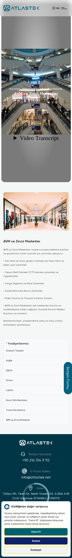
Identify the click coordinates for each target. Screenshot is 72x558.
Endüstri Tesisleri (15, 350)
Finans (9, 380)
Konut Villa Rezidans (16, 400)
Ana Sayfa (14, 89)
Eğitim (9, 370)
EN (57, 8)
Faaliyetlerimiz (29, 89)
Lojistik (9, 390)
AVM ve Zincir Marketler (51, 89)
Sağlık (9, 360)
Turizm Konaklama (15, 410)
